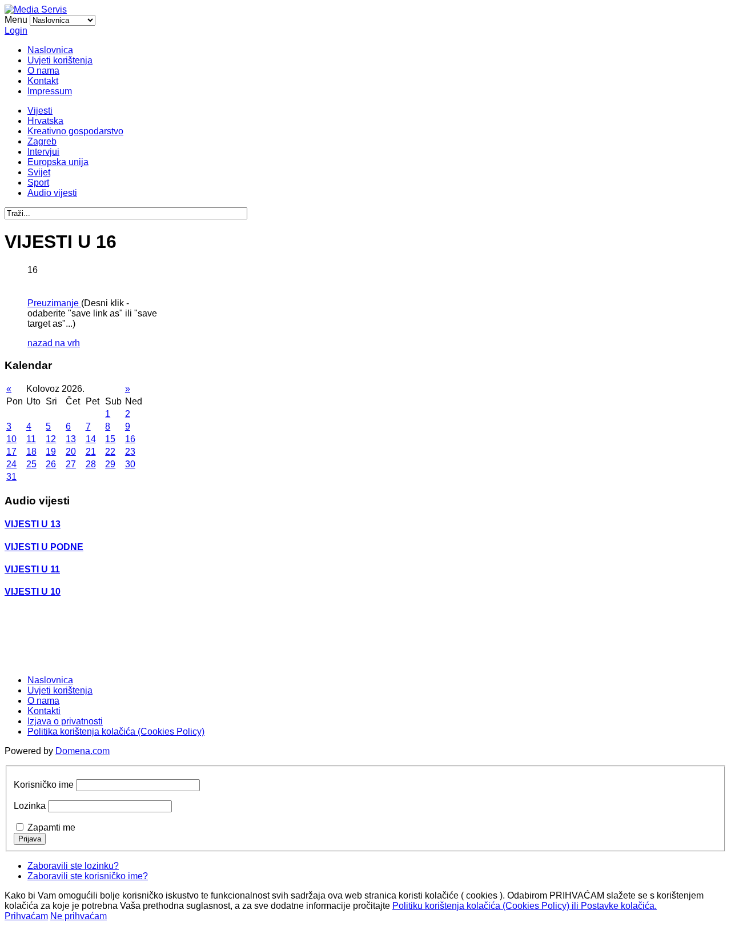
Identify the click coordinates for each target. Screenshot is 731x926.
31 (11, 477)
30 (130, 464)
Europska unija (58, 162)
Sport (38, 182)
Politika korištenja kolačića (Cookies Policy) (115, 731)
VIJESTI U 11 (32, 569)
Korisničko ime (44, 784)
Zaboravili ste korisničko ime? (87, 876)
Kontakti (44, 711)
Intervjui (43, 152)
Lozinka (30, 806)
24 (11, 464)
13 (71, 439)
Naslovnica (50, 50)
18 (31, 451)
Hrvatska (45, 121)
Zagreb (42, 141)
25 (31, 464)
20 (71, 451)
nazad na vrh (53, 343)
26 (51, 464)
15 (110, 439)
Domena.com (82, 751)
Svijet (38, 172)
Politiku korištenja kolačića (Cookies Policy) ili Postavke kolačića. (524, 906)
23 (130, 451)
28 (91, 464)
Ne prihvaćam (78, 916)
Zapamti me (51, 827)
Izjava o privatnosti (65, 721)
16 (130, 439)
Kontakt (42, 81)
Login (16, 30)
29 (110, 464)
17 (11, 451)
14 (91, 439)
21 (91, 451)
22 (110, 451)
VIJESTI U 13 (33, 524)
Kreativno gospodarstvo (75, 131)
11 (31, 439)
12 (51, 439)
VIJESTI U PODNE (44, 547)
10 (11, 439)
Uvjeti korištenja (60, 60)
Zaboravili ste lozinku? (73, 866)
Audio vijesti (52, 193)
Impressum (49, 91)
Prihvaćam (26, 916)
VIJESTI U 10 (33, 591)
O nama (43, 70)
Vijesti (40, 110)
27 (71, 464)
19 (51, 451)
